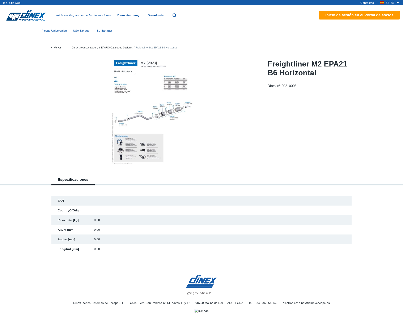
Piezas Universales (54, 30)
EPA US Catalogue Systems (117, 47)
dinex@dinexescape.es (314, 303)
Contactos (367, 2)
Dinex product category (85, 47)
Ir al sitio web (12, 2)
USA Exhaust (81, 30)
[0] (152, 112)
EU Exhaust (104, 30)
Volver (57, 47)
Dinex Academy (128, 15)
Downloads (156, 15)
